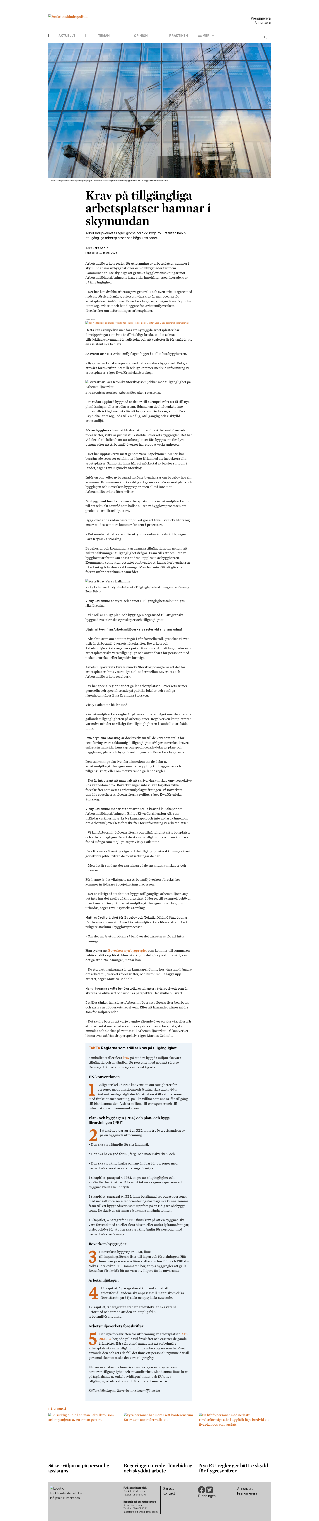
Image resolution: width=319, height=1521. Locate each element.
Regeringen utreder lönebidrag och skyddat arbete (158, 1468)
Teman (104, 35)
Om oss (168, 1488)
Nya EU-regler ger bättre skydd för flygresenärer (233, 1468)
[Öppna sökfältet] (265, 37)
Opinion (141, 35)
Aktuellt (67, 35)
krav (126, 1058)
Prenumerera (261, 18)
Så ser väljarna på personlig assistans (78, 1468)
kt (173, 1493)
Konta (167, 1493)
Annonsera (263, 22)
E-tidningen (207, 1495)
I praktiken (178, 35)
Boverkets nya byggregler (127, 950)
